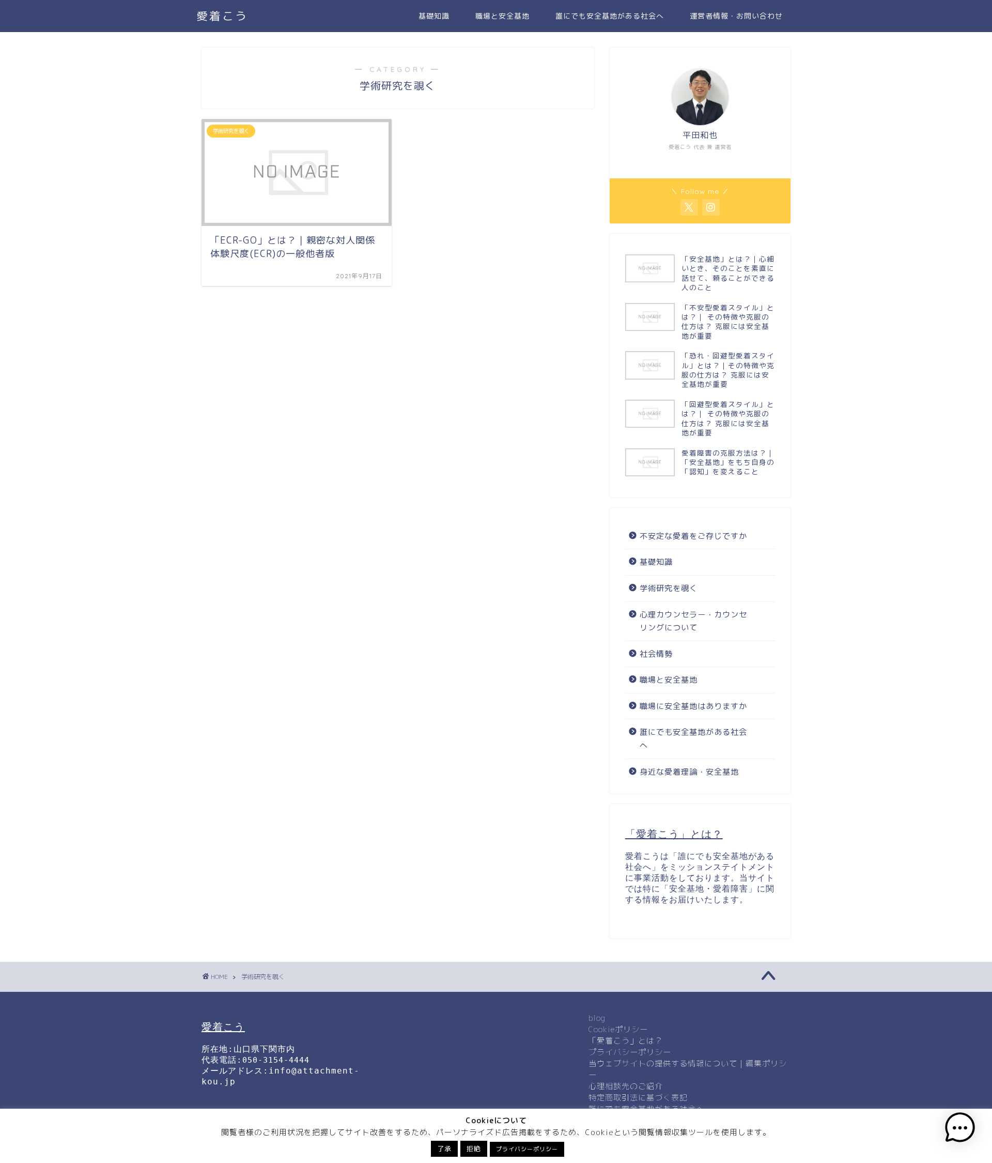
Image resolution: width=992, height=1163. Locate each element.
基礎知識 (434, 16)
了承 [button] (444, 1148)
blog (597, 1018)
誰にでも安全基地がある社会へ (609, 16)
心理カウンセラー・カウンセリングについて (693, 621)
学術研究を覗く (669, 588)
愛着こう (222, 16)
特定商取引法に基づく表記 (638, 1097)
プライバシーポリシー (629, 1052)
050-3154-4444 (275, 1060)
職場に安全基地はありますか (693, 706)
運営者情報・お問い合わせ (736, 16)
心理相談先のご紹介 (625, 1086)
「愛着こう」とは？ (625, 1040)
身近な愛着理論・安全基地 (689, 771)
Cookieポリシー (618, 1029)
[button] (960, 1129)
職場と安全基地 (502, 16)
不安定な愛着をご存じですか (693, 536)
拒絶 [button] (474, 1148)
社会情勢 (656, 653)
